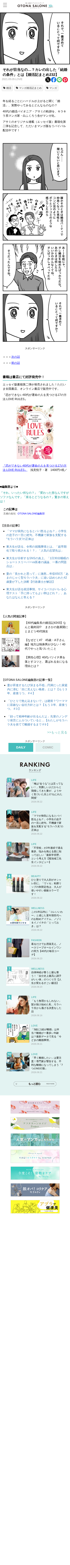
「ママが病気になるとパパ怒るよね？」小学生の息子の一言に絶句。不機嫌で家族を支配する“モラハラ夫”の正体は (36, 535)
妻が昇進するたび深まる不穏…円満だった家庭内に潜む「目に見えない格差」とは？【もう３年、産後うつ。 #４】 (37, 689)
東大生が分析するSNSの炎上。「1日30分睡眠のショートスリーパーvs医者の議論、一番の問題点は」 (37, 562)
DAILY (20, 747)
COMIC (48, 747)
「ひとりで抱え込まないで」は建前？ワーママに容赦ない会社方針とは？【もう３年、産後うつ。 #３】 (37, 704)
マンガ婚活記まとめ (30, 88)
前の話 (15, 362)
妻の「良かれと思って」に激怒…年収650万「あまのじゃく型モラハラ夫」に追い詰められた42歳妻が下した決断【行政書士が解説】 (37, 577)
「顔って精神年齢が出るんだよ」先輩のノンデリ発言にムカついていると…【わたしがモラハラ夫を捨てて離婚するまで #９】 (37, 720)
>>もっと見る (57, 732)
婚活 (8, 88)
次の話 (15, 356)
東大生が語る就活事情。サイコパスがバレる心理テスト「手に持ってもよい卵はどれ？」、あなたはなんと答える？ (36, 593)
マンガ (53, 88)
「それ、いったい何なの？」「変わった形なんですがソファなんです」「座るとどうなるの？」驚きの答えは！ (34, 497)
